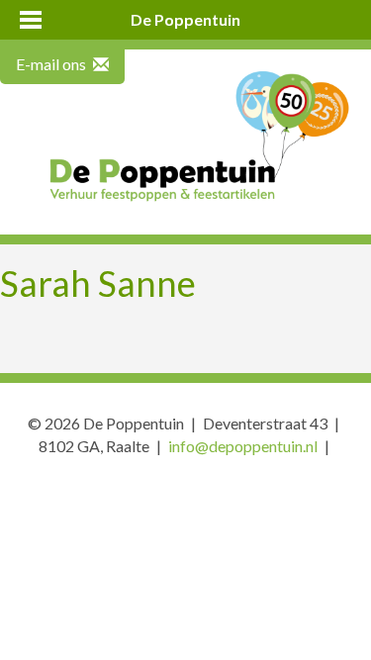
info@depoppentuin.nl (243, 445)
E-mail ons (52, 63)
